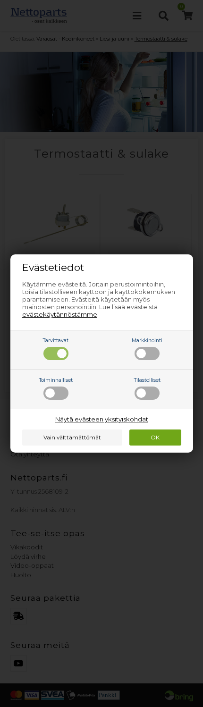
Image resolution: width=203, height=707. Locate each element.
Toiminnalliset (56, 380)
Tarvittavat (55, 340)
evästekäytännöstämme (59, 314)
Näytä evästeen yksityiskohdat (101, 419)
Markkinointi (147, 340)
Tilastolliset (147, 380)
